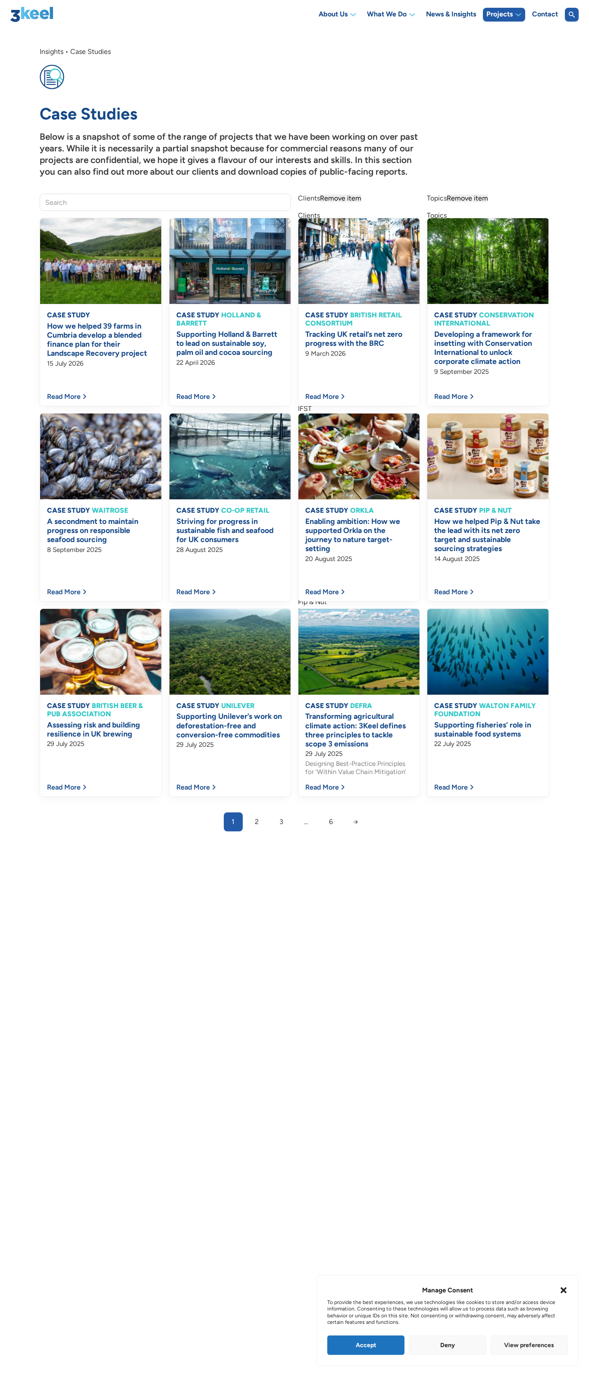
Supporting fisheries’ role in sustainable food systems (482, 729)
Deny (447, 1345)
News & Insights (451, 14)
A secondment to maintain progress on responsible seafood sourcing (92, 530)
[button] (563, 1290)
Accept (366, 1345)
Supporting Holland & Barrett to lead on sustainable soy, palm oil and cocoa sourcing (226, 343)
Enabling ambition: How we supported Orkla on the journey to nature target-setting (352, 535)
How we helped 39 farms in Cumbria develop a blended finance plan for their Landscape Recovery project (97, 339)
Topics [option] (457, 198)
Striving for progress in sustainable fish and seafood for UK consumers (224, 530)
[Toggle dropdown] (353, 14)
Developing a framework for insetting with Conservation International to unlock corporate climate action (483, 347)
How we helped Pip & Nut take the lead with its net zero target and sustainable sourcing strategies (487, 535)
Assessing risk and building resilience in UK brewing (93, 729)
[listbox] (359, 202)
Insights (51, 51)
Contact (545, 14)
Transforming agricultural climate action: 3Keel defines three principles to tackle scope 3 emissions (355, 730)
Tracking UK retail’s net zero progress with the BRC (353, 338)
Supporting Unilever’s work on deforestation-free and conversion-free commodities (229, 725)
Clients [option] (329, 198)
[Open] (572, 15)
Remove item (340, 198)
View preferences (529, 1345)
